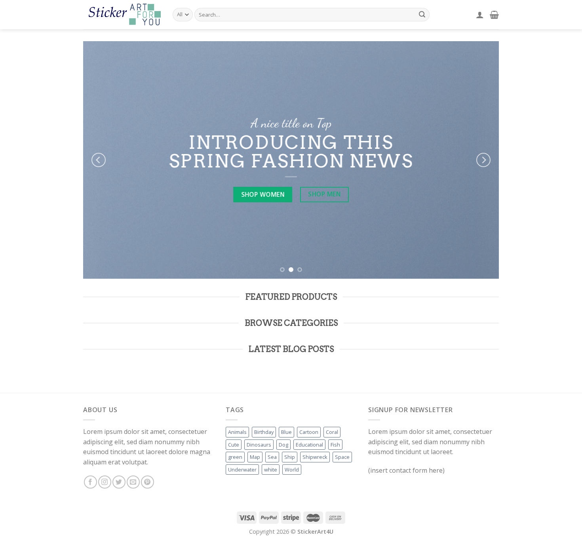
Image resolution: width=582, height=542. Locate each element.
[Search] (422, 14)
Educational (309, 444)
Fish (335, 444)
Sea (272, 456)
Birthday (264, 432)
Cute (233, 444)
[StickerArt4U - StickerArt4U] (122, 14)
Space (342, 456)
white (270, 469)
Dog (283, 444)
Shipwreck (314, 456)
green (235, 456)
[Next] (483, 160)
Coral (332, 432)
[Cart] (494, 14)
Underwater (242, 469)
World (292, 469)
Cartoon (308, 432)
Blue (286, 432)
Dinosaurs (259, 444)
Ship (289, 456)
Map (255, 456)
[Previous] (98, 160)
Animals (237, 432)
